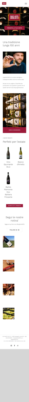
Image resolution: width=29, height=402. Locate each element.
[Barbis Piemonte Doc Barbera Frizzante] (8, 178)
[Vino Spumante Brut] (8, 153)
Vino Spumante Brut (8, 164)
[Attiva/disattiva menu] (26, 3)
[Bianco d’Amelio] (20, 153)
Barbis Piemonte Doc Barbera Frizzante (8, 192)
